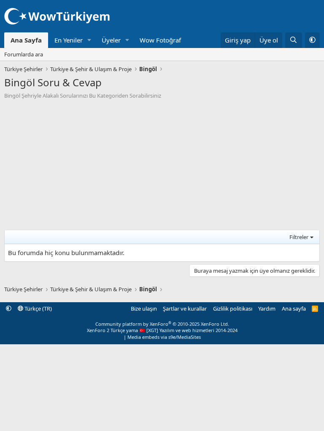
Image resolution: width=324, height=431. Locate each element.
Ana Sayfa (26, 40)
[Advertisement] (162, 162)
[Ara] (293, 40)
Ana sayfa (294, 308)
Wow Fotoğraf (160, 40)
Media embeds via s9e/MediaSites (164, 337)
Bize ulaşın (144, 308)
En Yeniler (68, 40)
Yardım (266, 308)
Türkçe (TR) (37, 308)
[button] (89, 40)
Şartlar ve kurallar (185, 308)
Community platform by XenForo (162, 324)
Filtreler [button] (298, 237)
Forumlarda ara (23, 54)
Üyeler (111, 40)
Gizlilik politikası (232, 308)
